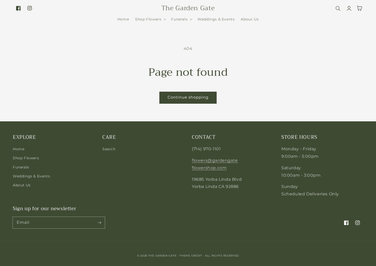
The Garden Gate (162, 255)
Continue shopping (188, 97)
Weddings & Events (31, 176)
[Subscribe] (99, 222)
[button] (150, 19)
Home (18, 149)
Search (109, 149)
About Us (22, 185)
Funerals (21, 167)
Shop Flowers (26, 158)
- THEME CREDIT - (191, 255)
